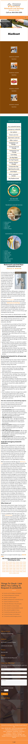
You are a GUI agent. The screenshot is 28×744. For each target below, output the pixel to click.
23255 (24, 571)
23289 (13, 568)
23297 (10, 570)
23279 (20, 567)
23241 (13, 565)
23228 (3, 571)
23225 (3, 563)
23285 (7, 568)
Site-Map (20, 734)
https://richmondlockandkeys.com (19, 728)
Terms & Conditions (7, 734)
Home (4, 731)
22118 (20, 570)
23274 (10, 567)
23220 (10, 562)
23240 (10, 565)
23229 (7, 571)
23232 (17, 563)
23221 (13, 562)
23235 (24, 563)
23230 (13, 563)
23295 (7, 570)
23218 (3, 562)
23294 (17, 573)
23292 (24, 568)
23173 (24, 570)
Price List (15, 734)
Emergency (8, 733)
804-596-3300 (17, 12)
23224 (24, 562)
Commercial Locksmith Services (14, 233)
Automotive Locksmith (14, 104)
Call (14, 742)
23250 (20, 565)
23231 (10, 571)
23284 (3, 568)
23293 (3, 570)
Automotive (21, 731)
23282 (24, 567)
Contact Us (19, 733)
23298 (13, 570)
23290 (17, 568)
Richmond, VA (10, 268)
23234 (20, 563)
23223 (20, 562)
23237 (7, 565)
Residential (9, 731)
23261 (3, 567)
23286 (10, 568)
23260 (24, 565)
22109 (17, 570)
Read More (14, 59)
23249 (17, 565)
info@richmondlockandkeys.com (9, 657)
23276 (13, 567)
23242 (20, 571)
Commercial (15, 731)
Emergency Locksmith (14, 88)
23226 (7, 563)
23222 (17, 562)
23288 (14, 573)
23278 (17, 567)
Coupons (14, 733)
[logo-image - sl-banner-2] (14, 23)
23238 (17, 571)
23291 (20, 568)
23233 (13, 571)
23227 (10, 563)
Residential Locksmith (14, 72)
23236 (3, 565)
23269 (7, 567)
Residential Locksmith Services (14, 205)
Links (24, 734)
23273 (10, 573)
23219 (7, 562)
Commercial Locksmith (14, 56)
